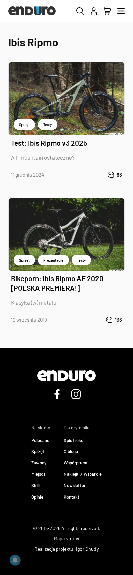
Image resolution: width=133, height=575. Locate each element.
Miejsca (38, 474)
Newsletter (75, 485)
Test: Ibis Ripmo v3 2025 (49, 143)
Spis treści (74, 440)
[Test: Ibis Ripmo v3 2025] (66, 98)
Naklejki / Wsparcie (83, 474)
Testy (47, 124)
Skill (35, 485)
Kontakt (71, 497)
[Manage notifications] (15, 560)
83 (119, 175)
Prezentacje (53, 260)
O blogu (71, 451)
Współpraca (75, 462)
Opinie (37, 497)
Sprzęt (24, 124)
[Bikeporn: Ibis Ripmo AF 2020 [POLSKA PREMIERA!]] (66, 234)
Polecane (40, 440)
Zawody (38, 462)
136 (118, 320)
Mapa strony (66, 538)
